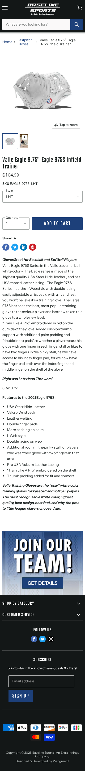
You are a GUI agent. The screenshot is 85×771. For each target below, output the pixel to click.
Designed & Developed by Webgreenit (42, 761)
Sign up (20, 696)
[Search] (76, 24)
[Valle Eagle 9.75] (10, 141)
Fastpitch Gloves (25, 42)
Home (7, 42)
